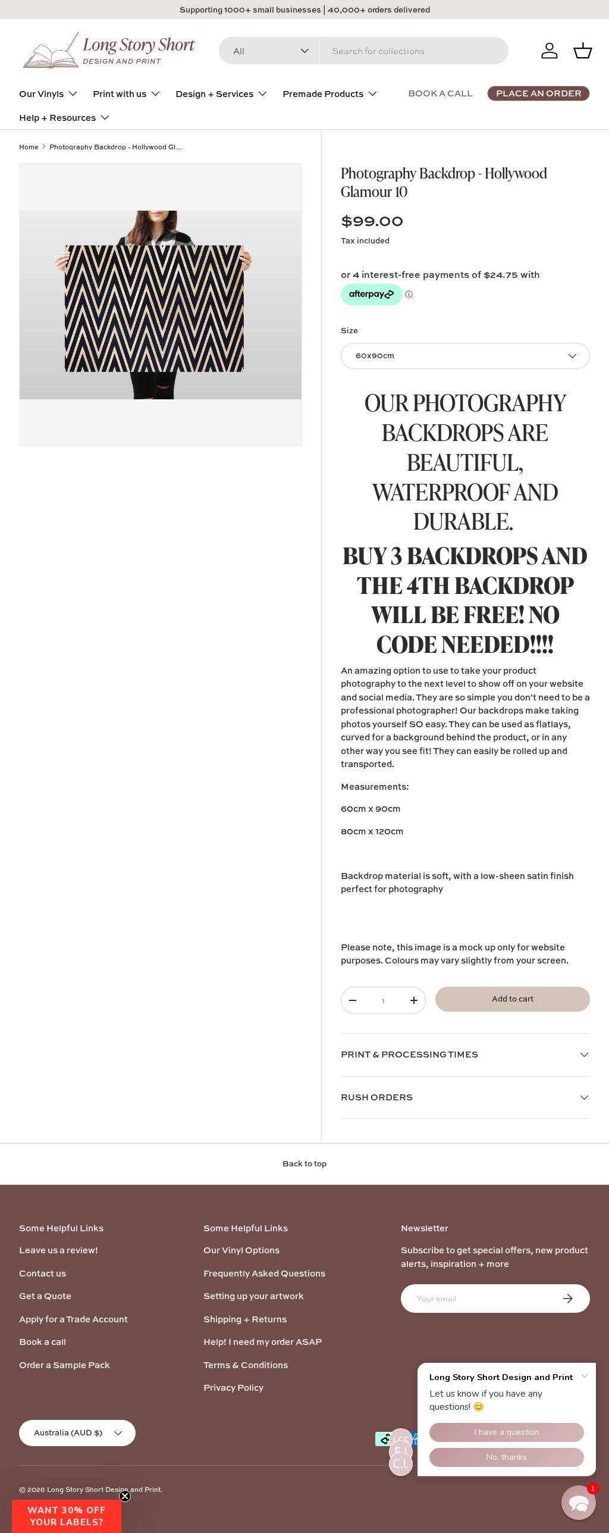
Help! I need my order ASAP (262, 1341)
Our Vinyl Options (241, 1250)
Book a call (42, 1341)
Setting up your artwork (253, 1296)
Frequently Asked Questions (264, 1273)
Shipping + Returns (245, 1319)
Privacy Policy (233, 1387)
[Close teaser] (125, 1496)
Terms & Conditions (245, 1365)
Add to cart (512, 998)
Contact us (42, 1273)
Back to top (304, 1163)
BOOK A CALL (440, 93)
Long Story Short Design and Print (104, 1489)
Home (29, 146)
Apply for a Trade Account (73, 1319)
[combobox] (363, 50)
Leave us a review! (58, 1250)
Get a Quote (45, 1296)
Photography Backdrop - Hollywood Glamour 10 (116, 146)
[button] (66, 1516)
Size (349, 330)
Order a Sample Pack (64, 1365)
